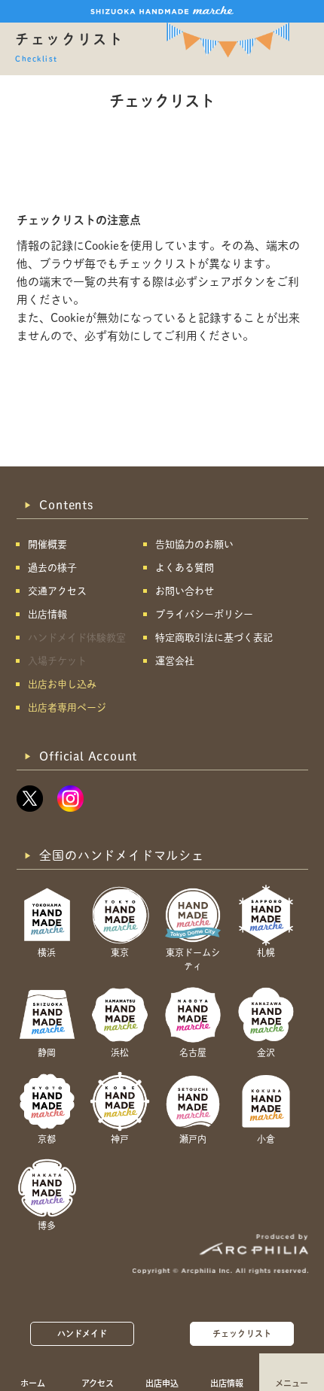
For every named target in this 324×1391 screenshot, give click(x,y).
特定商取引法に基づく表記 (214, 637)
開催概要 (47, 544)
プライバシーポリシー (204, 614)
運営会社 (174, 661)
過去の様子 (52, 567)
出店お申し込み (62, 684)
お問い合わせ (184, 591)
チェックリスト (241, 1333)
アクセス (97, 1383)
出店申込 (162, 1383)
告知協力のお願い (194, 544)
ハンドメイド (82, 1333)
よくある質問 (184, 567)
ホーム (32, 1383)
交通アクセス (57, 591)
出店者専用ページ (67, 707)
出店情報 (226, 1383)
